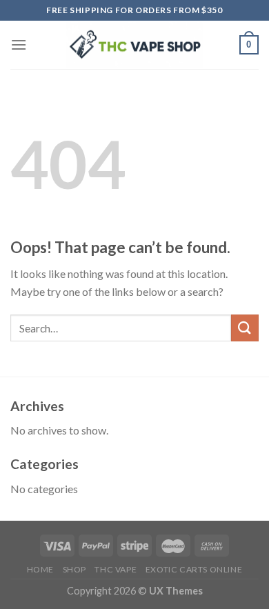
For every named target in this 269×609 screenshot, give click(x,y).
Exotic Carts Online (194, 569)
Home (40, 569)
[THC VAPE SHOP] (134, 45)
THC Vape (115, 569)
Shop (74, 569)
